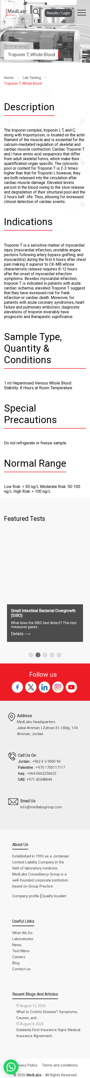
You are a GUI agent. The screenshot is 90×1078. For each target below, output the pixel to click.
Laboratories (22, 939)
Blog (16, 963)
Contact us (21, 969)
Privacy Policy (26, 1065)
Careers (18, 957)
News (17, 945)
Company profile (25, 896)
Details (20, 633)
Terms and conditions (60, 1065)
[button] (31, 654)
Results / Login (58, 13)
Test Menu (21, 951)
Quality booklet (54, 896)
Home (9, 78)
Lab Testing (32, 78)
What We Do (22, 933)
